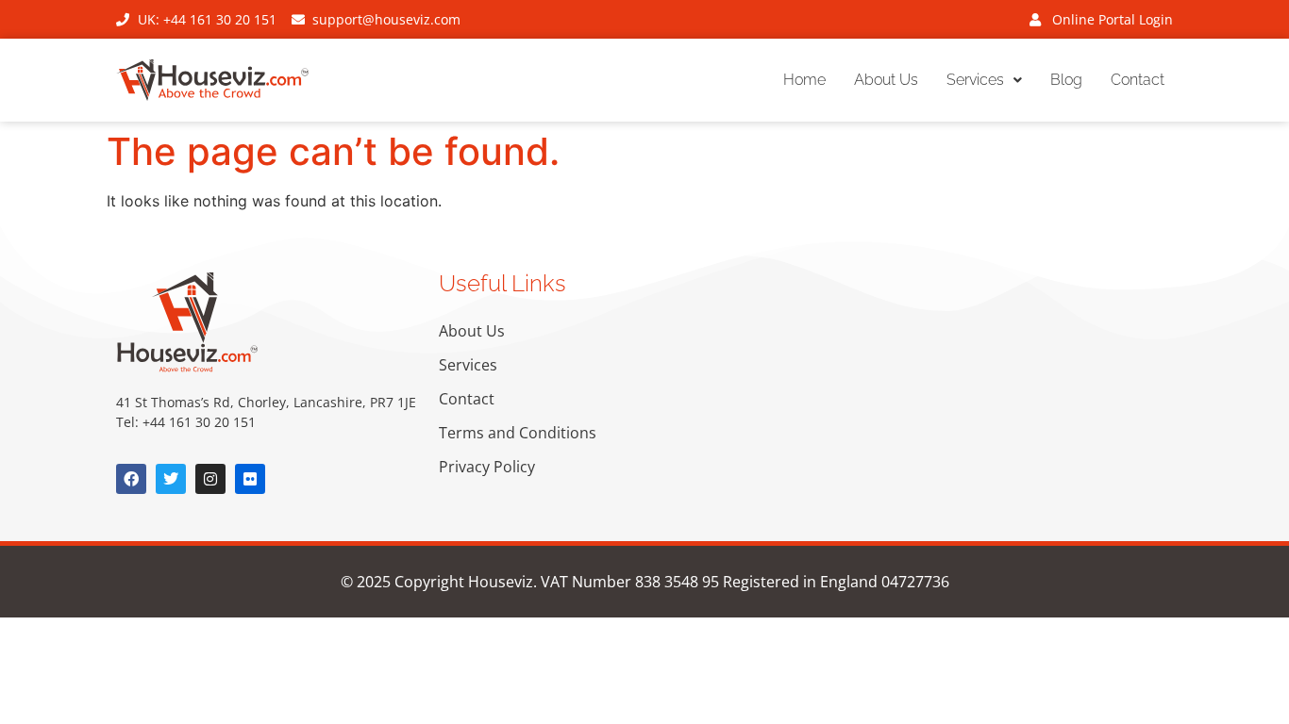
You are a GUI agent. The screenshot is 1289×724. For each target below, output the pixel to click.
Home (804, 80)
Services (975, 80)
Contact (1137, 80)
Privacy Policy (487, 466)
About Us (886, 80)
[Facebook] (131, 479)
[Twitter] (171, 479)
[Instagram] (210, 479)
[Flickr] (250, 479)
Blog (1066, 80)
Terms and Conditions (517, 432)
